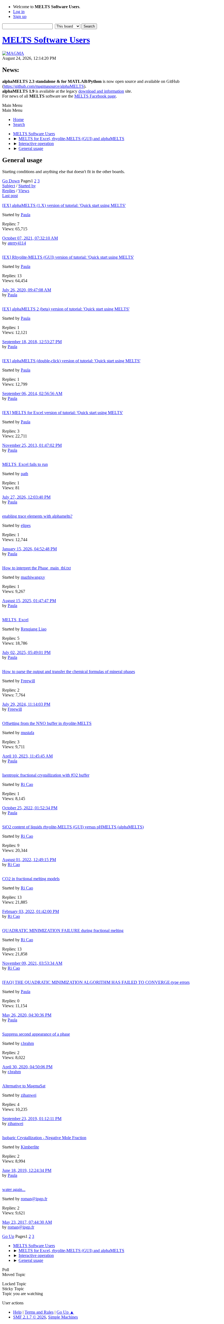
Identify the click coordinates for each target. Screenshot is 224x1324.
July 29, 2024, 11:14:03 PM (26, 704)
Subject (8, 185)
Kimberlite (30, 1147)
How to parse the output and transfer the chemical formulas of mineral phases (68, 671)
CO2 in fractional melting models (31, 878)
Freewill (28, 680)
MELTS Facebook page (95, 96)
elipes (26, 525)
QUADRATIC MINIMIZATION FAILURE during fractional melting (62, 930)
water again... (13, 1189)
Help (17, 1312)
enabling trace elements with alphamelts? (37, 516)
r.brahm (27, 1043)
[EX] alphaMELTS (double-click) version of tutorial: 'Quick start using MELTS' (71, 360)
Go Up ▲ (65, 1312)
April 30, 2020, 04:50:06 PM (27, 1066)
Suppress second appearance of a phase (36, 1034)
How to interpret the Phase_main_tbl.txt (36, 568)
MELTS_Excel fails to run (25, 464)
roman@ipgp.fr (34, 1198)
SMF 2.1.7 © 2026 (29, 1317)
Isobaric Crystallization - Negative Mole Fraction (44, 1137)
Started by (27, 185)
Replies (8, 190)
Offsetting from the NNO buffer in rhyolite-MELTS (47, 723)
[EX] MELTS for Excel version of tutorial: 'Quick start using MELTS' (62, 412)
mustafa (27, 732)
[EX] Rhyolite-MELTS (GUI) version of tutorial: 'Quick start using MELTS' (68, 257)
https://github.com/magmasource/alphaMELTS (44, 86)
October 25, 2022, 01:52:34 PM (29, 808)
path (24, 473)
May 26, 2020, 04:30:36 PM (26, 1015)
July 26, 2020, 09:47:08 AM (26, 290)
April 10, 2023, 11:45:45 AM (27, 756)
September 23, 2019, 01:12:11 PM (31, 1118)
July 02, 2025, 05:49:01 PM (26, 652)
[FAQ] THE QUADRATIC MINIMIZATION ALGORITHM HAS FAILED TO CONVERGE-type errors (96, 982)
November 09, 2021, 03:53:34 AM (32, 963)
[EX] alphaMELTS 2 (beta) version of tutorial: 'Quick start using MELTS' (65, 309)
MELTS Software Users (46, 40)
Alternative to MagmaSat (23, 1086)
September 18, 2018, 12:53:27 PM (32, 341)
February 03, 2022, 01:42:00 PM (30, 911)
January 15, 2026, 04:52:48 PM (29, 549)
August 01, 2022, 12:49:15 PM (29, 859)
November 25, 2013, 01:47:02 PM (32, 445)
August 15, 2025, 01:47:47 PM (29, 600)
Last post (10, 195)
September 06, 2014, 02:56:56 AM (32, 393)
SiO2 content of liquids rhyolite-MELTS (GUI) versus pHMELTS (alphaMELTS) (73, 827)
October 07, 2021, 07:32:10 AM (30, 238)
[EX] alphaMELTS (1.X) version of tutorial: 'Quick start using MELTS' (64, 205)
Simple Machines (63, 1317)
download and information (101, 91)
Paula (25, 214)
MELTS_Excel (15, 619)
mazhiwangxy (33, 577)
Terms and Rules (39, 1312)
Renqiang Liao (33, 629)
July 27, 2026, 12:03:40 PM (26, 497)
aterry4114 (17, 243)
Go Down (11, 181)
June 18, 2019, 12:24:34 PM (26, 1170)
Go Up (8, 1236)
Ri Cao (27, 784)
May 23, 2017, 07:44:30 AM (27, 1222)
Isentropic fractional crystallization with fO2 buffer (45, 775)
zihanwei (28, 1095)
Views (23, 190)
